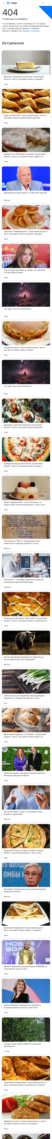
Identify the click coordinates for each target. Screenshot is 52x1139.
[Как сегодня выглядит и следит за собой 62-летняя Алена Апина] (26, 262)
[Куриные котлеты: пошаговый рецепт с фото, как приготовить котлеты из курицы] (26, 1113)
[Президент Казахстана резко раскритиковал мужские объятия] (26, 881)
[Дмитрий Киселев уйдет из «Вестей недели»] (26, 184)
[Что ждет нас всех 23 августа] (26, 378)
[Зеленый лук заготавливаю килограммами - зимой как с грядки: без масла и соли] (26, 687)
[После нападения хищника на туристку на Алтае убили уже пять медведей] (26, 649)
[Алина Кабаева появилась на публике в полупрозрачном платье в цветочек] (26, 997)
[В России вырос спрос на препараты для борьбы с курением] (26, 803)
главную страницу (30, 31)
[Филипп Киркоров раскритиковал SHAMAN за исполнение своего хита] (26, 958)
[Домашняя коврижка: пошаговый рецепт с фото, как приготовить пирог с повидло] (26, 919)
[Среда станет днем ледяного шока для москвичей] (26, 1036)
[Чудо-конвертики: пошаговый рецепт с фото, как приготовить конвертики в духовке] (26, 107)
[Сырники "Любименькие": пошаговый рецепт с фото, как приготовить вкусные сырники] (26, 223)
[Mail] (8, 3)
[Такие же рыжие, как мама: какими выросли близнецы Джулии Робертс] (26, 765)
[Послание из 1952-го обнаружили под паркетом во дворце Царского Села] (26, 533)
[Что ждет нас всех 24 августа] (26, 301)
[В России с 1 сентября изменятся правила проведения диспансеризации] (26, 571)
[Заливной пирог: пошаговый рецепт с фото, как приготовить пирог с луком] (26, 339)
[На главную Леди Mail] (13, 3)
